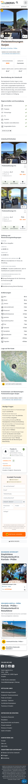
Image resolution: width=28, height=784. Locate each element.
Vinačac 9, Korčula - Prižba (9, 48)
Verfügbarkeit (14, 183)
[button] (14, 366)
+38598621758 (6, 460)
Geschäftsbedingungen (7, 682)
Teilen (24, 6)
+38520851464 (6, 465)
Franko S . (6, 35)
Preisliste (5, 183)
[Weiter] (24, 573)
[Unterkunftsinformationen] (24, 587)
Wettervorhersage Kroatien (8, 692)
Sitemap (17, 682)
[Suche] (17, 2)
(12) (24, 206)
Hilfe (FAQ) (4, 746)
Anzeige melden (14, 541)
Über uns (3, 743)
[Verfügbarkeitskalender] (24, 589)
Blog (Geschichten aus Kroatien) (10, 722)
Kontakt (3, 740)
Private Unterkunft (6, 725)
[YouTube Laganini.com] (9, 666)
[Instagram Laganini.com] (6, 666)
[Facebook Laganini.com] (2, 666)
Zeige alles (6, 130)
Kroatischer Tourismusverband (9, 695)
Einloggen (5, 755)
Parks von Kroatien (6, 698)
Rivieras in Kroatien (6, 728)
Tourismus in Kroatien (7, 706)
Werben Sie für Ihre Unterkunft (10, 752)
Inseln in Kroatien (6, 730)
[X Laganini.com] (13, 666)
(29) (25, 36)
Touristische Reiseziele (7, 717)
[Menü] (25, 2)
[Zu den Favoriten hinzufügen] (24, 565)
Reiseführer (4, 719)
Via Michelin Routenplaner (8, 703)
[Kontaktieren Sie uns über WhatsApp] (13, 461)
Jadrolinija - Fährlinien (7, 700)
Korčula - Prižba (5, 6)
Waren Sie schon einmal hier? (11, 53)
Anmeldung (5, 758)
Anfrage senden (15, 534)
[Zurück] (4, 573)
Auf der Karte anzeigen (13, 384)
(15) (24, 161)
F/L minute (22, 183)
